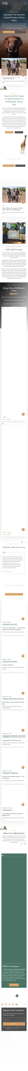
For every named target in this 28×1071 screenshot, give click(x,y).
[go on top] (17, 995)
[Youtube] (17, 1004)
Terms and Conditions (15, 1028)
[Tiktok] (13, 1004)
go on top (23, 996)
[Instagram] (6, 1004)
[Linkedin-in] (2, 1004)
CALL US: (4, 1062)
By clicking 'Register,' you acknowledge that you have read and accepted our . (15, 1028)
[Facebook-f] (9, 1004)
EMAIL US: (5, 1057)
